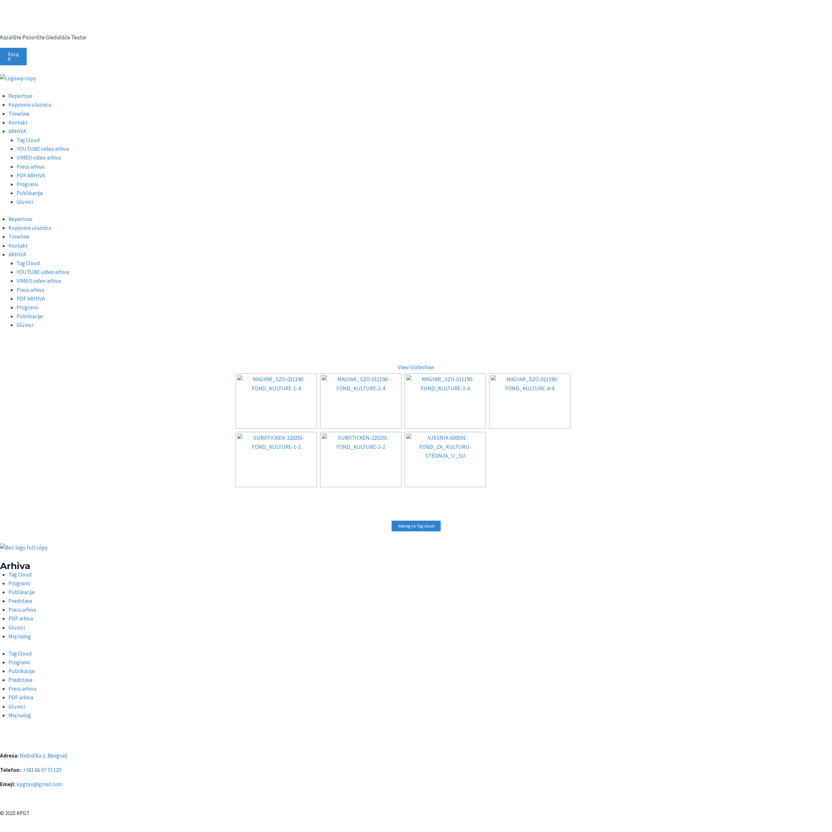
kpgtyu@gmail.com (39, 784)
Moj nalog (19, 636)
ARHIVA (17, 131)
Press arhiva (30, 166)
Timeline (18, 113)
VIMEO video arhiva (39, 157)
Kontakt (18, 122)
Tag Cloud (28, 140)
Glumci (25, 201)
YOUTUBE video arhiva (43, 148)
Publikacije (30, 193)
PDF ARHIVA (31, 175)
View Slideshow (416, 367)
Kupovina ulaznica (29, 104)
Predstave (20, 600)
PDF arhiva (20, 618)
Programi (27, 184)
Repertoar (20, 95)
